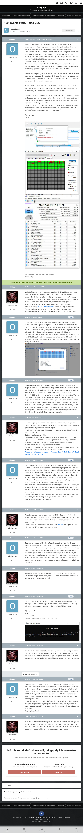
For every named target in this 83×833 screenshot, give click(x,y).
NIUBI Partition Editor (45, 307)
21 (13, 62)
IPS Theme (16, 817)
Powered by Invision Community (41, 821)
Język (31, 817)
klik (70, 282)
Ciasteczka (66, 817)
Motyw (38, 817)
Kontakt (59, 817)
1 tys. (13, 309)
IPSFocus (24, 817)
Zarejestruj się (24, 772)
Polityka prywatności (48, 817)
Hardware (26, 31)
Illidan (12, 287)
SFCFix (60, 524)
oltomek (17, 29)
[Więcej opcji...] (77, 39)
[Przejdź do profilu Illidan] (12, 297)
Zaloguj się (58, 772)
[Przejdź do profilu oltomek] (6, 30)
